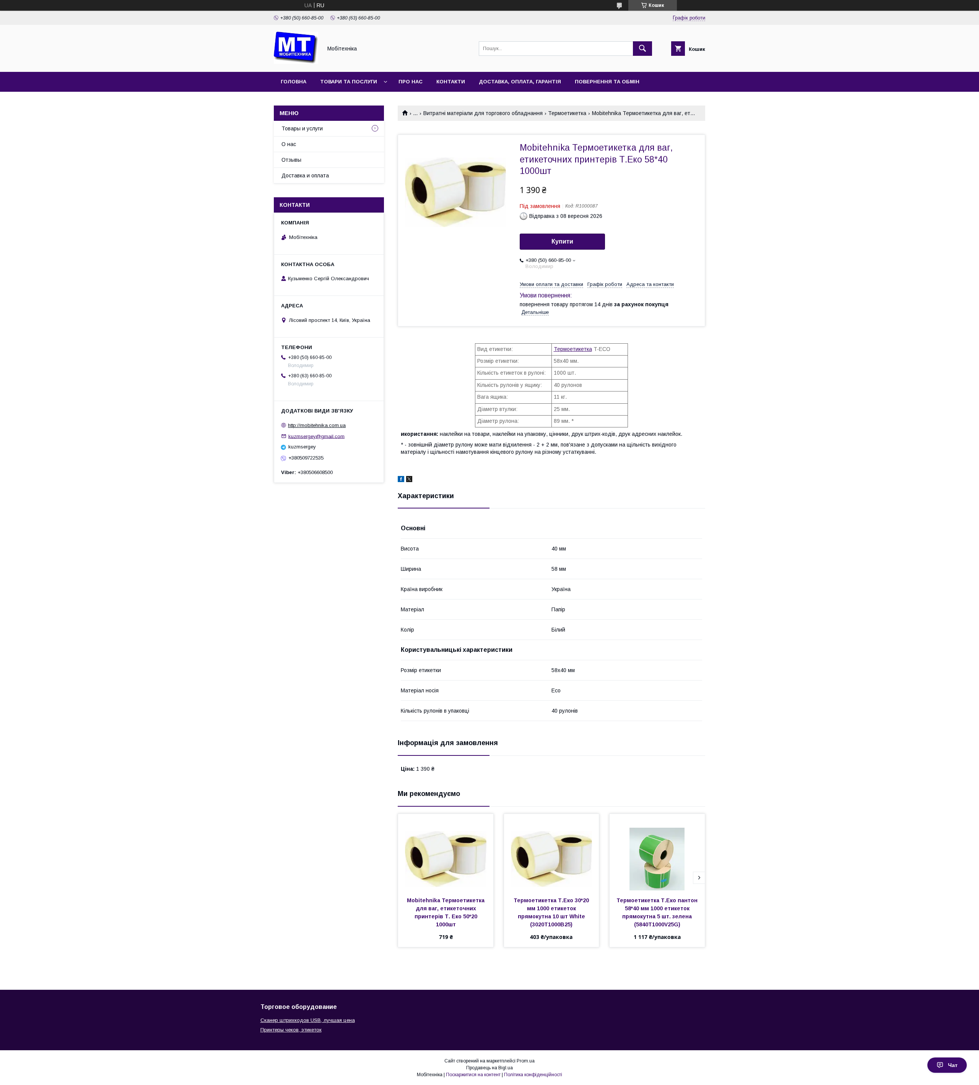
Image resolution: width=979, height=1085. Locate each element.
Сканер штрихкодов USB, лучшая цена (307, 1020)
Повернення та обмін (607, 81)
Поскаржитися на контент (473, 1074)
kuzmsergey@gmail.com (316, 436)
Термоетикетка (567, 113)
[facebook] (401, 480)
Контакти (450, 81)
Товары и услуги (302, 128)
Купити (562, 241)
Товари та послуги (348, 81)
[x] (409, 480)
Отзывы (291, 160)
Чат (953, 1065)
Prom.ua (526, 1061)
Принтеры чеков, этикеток (291, 1030)
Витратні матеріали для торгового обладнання (483, 113)
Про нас (410, 81)
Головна (293, 81)
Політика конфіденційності (533, 1074)
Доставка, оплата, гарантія (520, 81)
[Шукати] (642, 48)
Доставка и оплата (305, 175)
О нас (288, 144)
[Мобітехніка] (296, 62)
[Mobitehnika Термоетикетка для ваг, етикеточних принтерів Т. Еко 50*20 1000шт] (445, 852)
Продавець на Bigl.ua (489, 1067)
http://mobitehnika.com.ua (317, 425)
